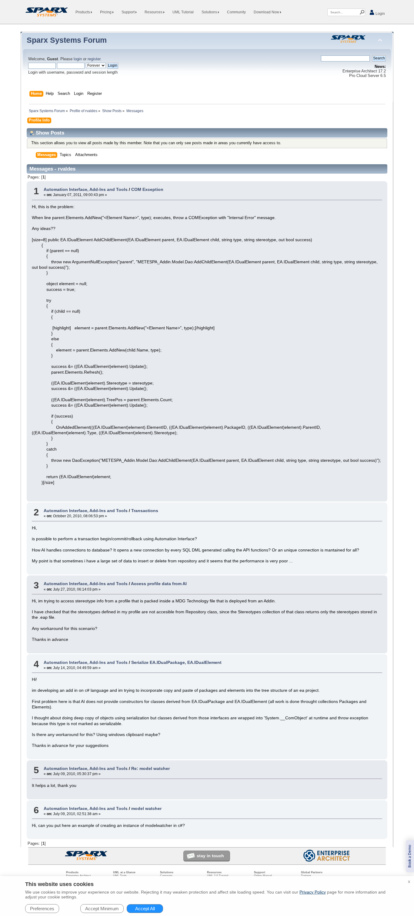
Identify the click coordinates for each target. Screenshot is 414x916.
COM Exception (147, 189)
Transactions (144, 510)
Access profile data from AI (159, 583)
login (78, 59)
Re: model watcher (150, 768)
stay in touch (210, 855)
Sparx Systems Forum (67, 40)
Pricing (106, 12)
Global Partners (311, 872)
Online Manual (263, 875)
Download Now (267, 12)
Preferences (42, 908)
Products (83, 12)
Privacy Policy (312, 892)
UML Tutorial (183, 12)
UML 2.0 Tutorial (217, 875)
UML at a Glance (124, 872)
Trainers (306, 875)
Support (128, 12)
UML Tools (120, 875)
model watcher (146, 808)
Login (380, 14)
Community (236, 12)
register (94, 59)
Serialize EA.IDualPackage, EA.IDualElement (176, 662)
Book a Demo (410, 856)
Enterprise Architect (78, 875)
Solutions (210, 12)
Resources (154, 12)
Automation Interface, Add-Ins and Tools (86, 189)
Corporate (166, 875)
